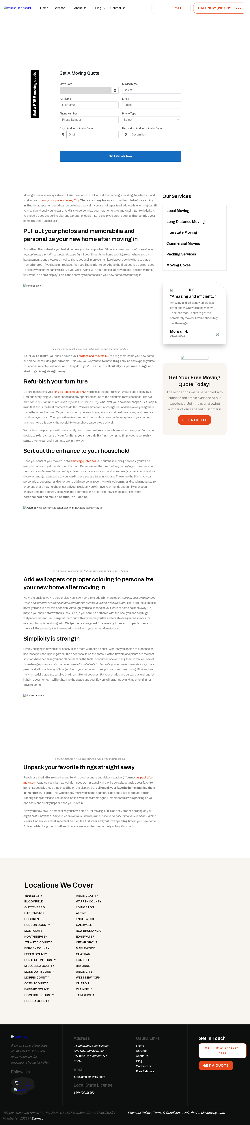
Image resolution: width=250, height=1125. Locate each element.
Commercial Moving (183, 243)
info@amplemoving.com (89, 1076)
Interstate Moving (181, 232)
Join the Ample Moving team (204, 1113)
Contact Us (117, 8)
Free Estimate (171, 8)
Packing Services (181, 254)
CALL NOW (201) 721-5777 (220, 8)
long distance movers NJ (70, 391)
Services (59, 8)
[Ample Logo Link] (19, 1039)
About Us (80, 8)
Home (44, 8)
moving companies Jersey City (59, 200)
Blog (98, 8)
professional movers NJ (94, 356)
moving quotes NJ (84, 461)
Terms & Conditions (167, 1113)
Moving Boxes (178, 265)
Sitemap (37, 1118)
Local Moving (177, 211)
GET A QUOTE (194, 420)
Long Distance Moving (185, 222)
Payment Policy (139, 1113)
